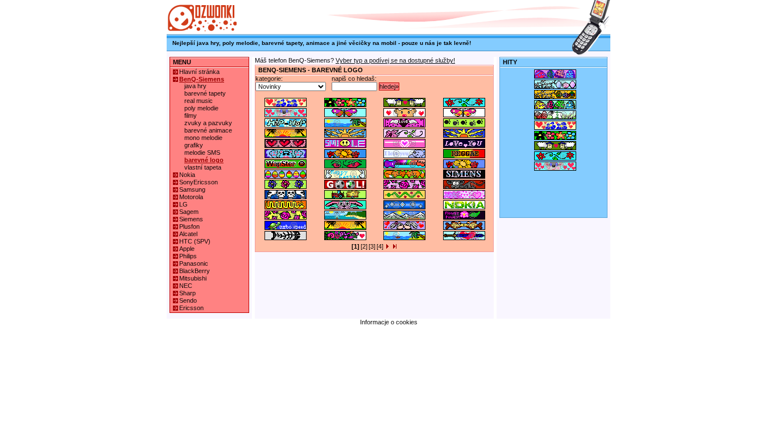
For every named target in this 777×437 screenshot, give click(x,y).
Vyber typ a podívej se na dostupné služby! (395, 60)
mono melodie (203, 137)
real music (198, 100)
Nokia (187, 174)
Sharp (187, 293)
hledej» (389, 86)
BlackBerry (194, 270)
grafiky (193, 145)
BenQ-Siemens (201, 79)
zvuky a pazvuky (208, 122)
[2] (364, 246)
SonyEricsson (198, 182)
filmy (190, 115)
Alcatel (188, 233)
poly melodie (201, 108)
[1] (355, 246)
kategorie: (269, 78)
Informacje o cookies (389, 322)
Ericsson (191, 307)
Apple (187, 248)
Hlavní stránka (199, 71)
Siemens (191, 219)
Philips (188, 256)
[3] (372, 246)
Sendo (188, 300)
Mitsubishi (192, 278)
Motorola (191, 196)
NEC (185, 285)
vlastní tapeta (202, 167)
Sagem (189, 211)
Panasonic (193, 263)
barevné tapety (205, 93)
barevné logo (204, 159)
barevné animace (208, 130)
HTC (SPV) (194, 241)
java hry (195, 86)
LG (183, 204)
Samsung (192, 189)
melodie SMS (202, 152)
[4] (380, 246)
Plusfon (189, 226)
